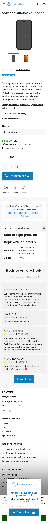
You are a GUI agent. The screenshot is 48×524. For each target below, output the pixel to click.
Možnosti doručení (15, 148)
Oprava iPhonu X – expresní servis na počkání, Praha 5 (27, 250)
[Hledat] (38, 4)
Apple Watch (8, 435)
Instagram (10, 410)
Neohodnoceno (23, 70)
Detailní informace (11, 118)
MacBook (6, 431)
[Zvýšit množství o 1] (18, 167)
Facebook (4, 410)
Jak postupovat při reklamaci (16, 449)
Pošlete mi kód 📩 (24, 512)
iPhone (5, 423)
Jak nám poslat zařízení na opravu (19, 457)
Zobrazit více (24, 379)
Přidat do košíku (20, 175)
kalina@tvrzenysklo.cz (12, 401)
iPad (4, 427)
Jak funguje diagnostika (13, 453)
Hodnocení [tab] (24, 228)
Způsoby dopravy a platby (15, 461)
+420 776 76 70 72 (11, 405)
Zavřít (41, 197)
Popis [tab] (8, 228)
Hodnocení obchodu (24, 270)
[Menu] (4, 4)
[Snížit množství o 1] (5, 167)
